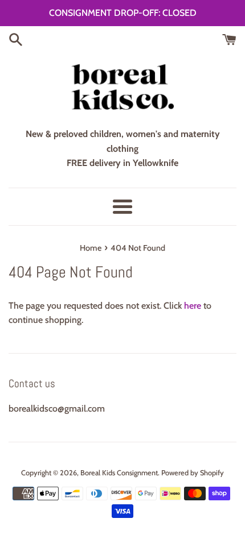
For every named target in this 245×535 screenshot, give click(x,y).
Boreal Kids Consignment (119, 472)
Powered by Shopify (192, 472)
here (192, 305)
